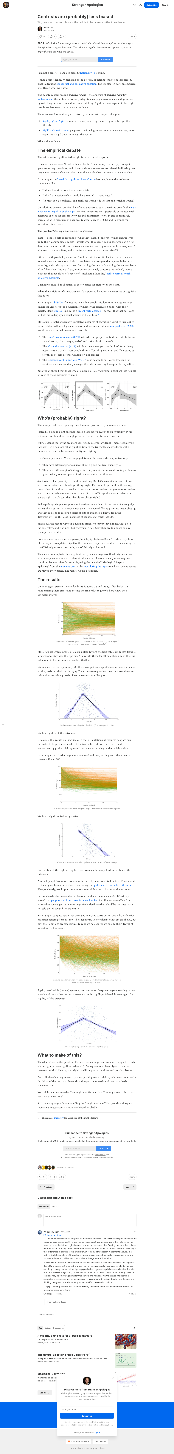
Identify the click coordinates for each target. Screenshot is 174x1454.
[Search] (134, 5)
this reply (58, 1118)
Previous (48, 1187)
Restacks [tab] (55, 1206)
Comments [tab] (44, 1206)
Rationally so (87, 73)
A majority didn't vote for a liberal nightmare (65, 1335)
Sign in (165, 5)
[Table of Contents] (3, 727)
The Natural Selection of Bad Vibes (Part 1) (64, 1354)
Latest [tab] (48, 1328)
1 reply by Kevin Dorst (56, 1302)
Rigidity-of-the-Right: (53, 121)
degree (105, 567)
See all (43, 1392)
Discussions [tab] (58, 1328)
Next (127, 1187)
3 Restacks (69, 1167)
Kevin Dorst (49, 27)
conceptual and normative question (76, 84)
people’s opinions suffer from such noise (74, 900)
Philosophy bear (51, 1231)
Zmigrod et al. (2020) (122, 326)
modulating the (93, 567)
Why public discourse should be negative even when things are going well (72, 1358)
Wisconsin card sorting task (62, 360)
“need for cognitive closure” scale (76, 179)
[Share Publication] (140, 5)
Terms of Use (100, 1422)
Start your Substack (80, 1441)
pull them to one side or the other (113, 885)
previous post (68, 567)
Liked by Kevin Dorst (54, 1235)
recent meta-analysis (89, 311)
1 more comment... (46, 1314)
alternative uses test (58, 347)
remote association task (60, 337)
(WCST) (81, 360)
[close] (113, 1377)
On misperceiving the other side (53, 1339)
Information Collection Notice (86, 1425)
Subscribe (152, 5)
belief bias (59, 303)
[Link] (34, 150)
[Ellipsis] (135, 1231)
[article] (87, 1341)
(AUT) (72, 347)
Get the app (100, 1441)
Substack (73, 1448)
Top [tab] (40, 1328)
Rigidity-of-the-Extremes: (55, 131)
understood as (46, 99)
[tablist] (49, 1206)
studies (58, 311)
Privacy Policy (107, 1425)
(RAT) (76, 337)
